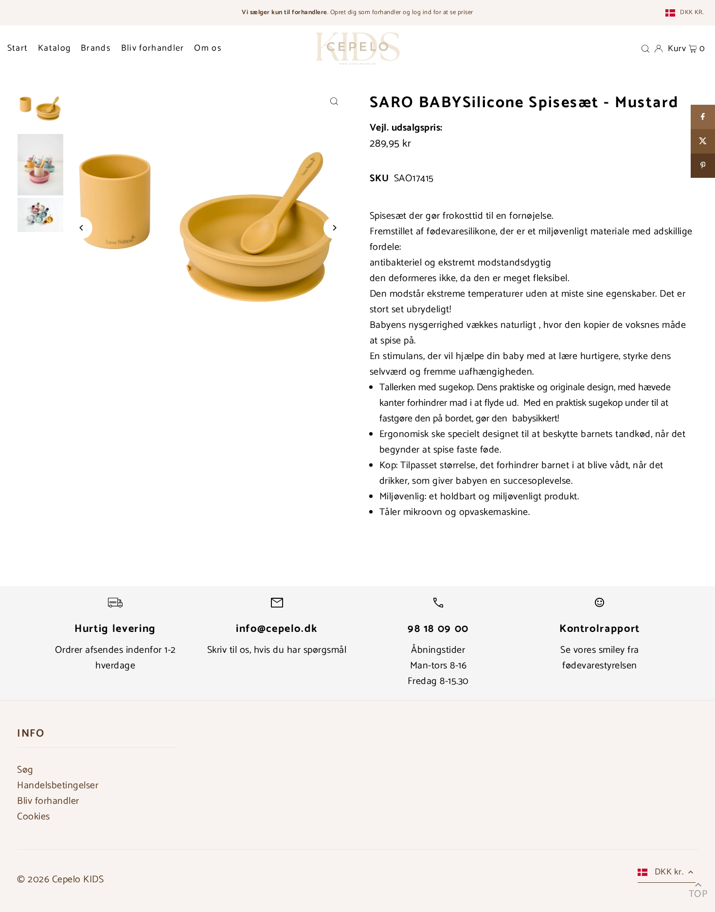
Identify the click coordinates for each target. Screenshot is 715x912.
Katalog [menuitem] (54, 48)
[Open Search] (645, 48)
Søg (25, 770)
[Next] (334, 228)
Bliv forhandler (48, 801)
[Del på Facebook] (703, 117)
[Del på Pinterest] (703, 165)
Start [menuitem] (17, 48)
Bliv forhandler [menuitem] (152, 48)
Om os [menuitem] (208, 48)
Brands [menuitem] (96, 48)
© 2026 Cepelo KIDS (60, 880)
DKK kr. (691, 13)
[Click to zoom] (334, 101)
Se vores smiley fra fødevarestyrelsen (599, 658)
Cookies (33, 817)
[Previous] (81, 228)
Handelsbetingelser (57, 786)
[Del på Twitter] (703, 141)
